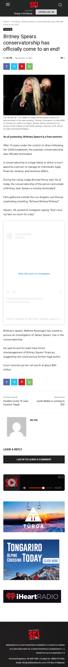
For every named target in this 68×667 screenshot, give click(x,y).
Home (6, 21)
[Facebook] (6, 66)
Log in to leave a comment (34, 459)
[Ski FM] (16, 426)
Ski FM (9, 58)
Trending (15, 21)
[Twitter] (14, 66)
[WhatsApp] (29, 66)
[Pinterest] (21, 66)
